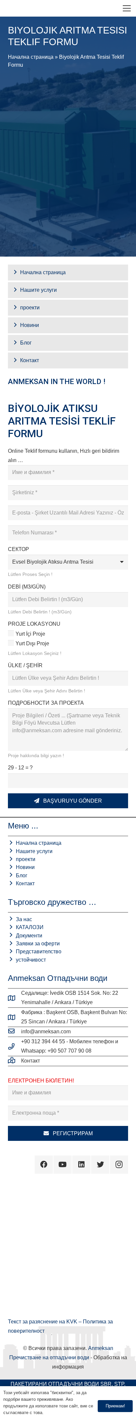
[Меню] (127, 8)
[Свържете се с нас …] (14, 1061)
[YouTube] (62, 1164)
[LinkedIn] (81, 1164)
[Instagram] (119, 1164)
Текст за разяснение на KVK (43, 1321)
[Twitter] (100, 1164)
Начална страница (30, 57)
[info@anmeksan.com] (14, 1031)
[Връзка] (10, 8)
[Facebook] (44, 1164)
